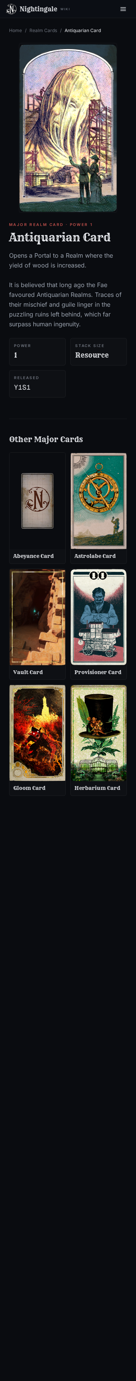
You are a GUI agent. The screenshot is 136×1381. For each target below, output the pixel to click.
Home (15, 30)
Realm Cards (43, 30)
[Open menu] (123, 9)
